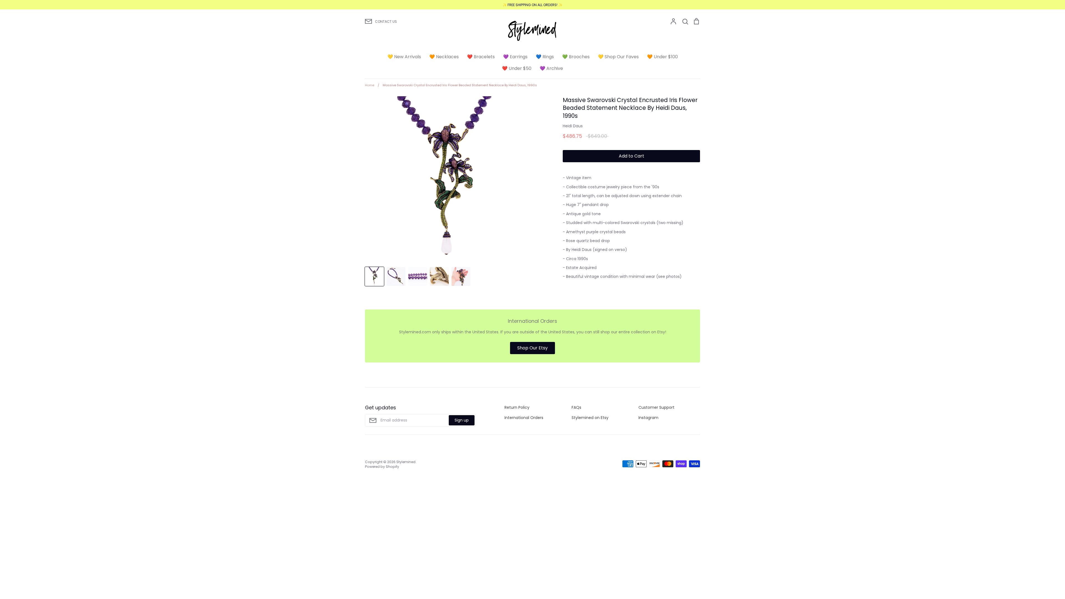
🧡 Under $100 (662, 57)
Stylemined (405, 462)
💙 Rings (545, 57)
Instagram (648, 417)
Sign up (462, 420)
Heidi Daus (573, 126)
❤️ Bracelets (481, 57)
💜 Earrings (515, 57)
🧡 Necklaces (444, 57)
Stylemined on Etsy (590, 417)
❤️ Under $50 (516, 68)
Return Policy (516, 407)
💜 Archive (551, 68)
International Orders (523, 417)
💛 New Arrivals (404, 57)
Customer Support (656, 407)
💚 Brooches (576, 57)
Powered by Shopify (382, 466)
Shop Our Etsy (532, 348)
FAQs (576, 407)
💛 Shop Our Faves (618, 57)
